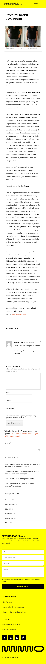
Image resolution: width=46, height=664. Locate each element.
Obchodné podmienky (9, 629)
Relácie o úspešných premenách (13, 607)
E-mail (8, 401)
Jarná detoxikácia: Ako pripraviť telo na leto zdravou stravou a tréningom (22, 472)
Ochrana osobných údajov (11, 624)
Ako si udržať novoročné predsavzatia (19, 479)
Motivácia (8, 514)
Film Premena (7, 602)
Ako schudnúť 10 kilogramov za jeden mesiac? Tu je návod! (19, 485)
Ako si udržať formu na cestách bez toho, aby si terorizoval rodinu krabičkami (22, 465)
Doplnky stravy (10, 504)
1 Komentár (33, 48)
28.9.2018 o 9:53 (29, 342)
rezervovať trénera (19, 314)
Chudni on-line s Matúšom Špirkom (14, 612)
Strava (7, 523)
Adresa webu (10, 409)
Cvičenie (8, 500)
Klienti (7, 509)
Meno (8, 392)
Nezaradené (9, 518)
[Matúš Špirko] (13, 3)
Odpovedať (37, 342)
